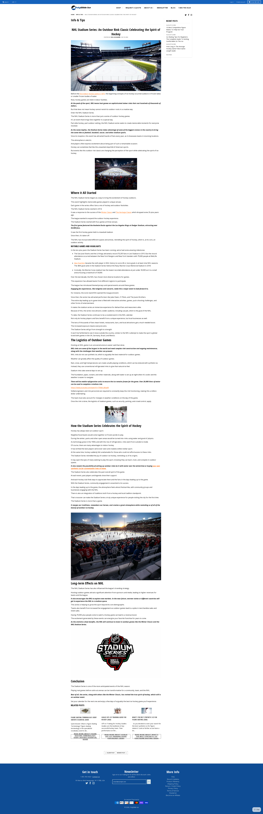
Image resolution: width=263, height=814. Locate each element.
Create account (240, 2)
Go (149, 781)
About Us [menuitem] (148, 8)
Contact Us (96, 777)
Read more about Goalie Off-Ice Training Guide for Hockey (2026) (116, 736)
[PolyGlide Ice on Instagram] (191, 14)
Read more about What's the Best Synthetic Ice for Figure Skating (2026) (147, 736)
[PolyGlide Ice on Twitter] (186, 14)
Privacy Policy (173, 788)
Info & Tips (79, 14)
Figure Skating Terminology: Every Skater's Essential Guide (84, 718)
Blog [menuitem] (173, 8)
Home (72, 14)
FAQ (173, 777)
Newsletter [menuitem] (162, 8)
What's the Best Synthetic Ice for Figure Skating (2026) (144, 718)
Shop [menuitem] (118, 8)
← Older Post (110, 753)
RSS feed (169, 54)
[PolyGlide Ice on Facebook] (188, 14)
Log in (232, 2)
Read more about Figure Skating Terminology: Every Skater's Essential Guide (85, 736)
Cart (255, 2)
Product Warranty (173, 781)
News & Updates (173, 779)
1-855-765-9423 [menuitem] (184, 8)
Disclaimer (173, 793)
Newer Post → (122, 753)
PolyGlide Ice (134, 807)
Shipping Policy (172, 784)
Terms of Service (173, 791)
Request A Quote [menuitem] (133, 8)
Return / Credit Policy (173, 786)
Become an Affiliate (173, 795)
